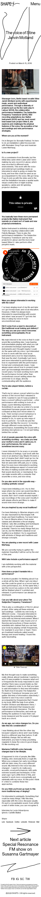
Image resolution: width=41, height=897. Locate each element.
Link (3, 822)
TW (27, 879)
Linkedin (24, 822)
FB (13, 879)
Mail (37, 822)
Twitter (17, 822)
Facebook (9, 822)
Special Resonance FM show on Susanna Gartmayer (20, 847)
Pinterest (31, 822)
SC (22, 879)
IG (17, 879)
